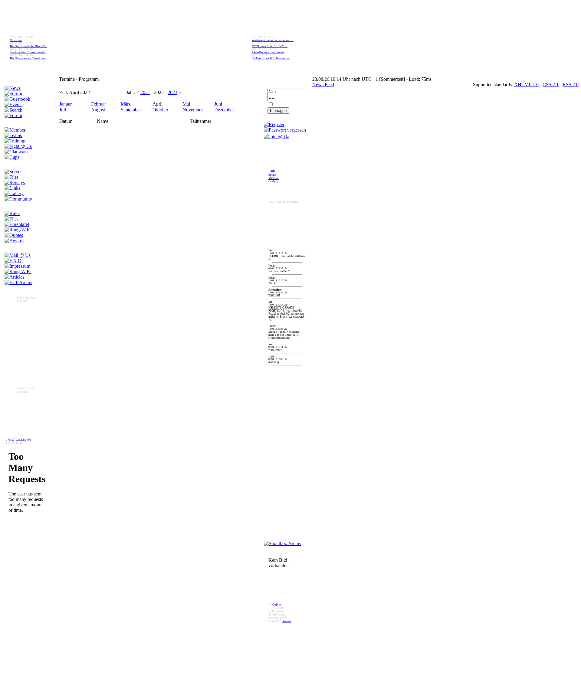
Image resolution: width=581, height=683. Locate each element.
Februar (98, 103)
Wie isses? (16, 40)
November (192, 109)
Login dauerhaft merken (289, 105)
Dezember (224, 109)
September (131, 109)
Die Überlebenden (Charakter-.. (28, 58)
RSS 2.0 (571, 84)
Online (276, 604)
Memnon (273, 178)
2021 (145, 92)
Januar (65, 103)
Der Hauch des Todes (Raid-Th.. (28, 46)
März (126, 103)
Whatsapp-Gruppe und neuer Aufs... (273, 40)
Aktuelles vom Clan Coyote (268, 52)
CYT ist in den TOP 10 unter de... (271, 58)
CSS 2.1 (551, 84)
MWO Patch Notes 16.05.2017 (269, 46)
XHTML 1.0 (526, 84)
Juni (218, 103)
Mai (186, 103)
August (98, 109)
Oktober (160, 109)
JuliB (271, 171)
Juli (62, 109)
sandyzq (273, 181)
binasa (272, 174)
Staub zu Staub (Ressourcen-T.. (28, 52)
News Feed (323, 84)
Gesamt (286, 621)
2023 (172, 92)
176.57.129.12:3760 (18, 439)
